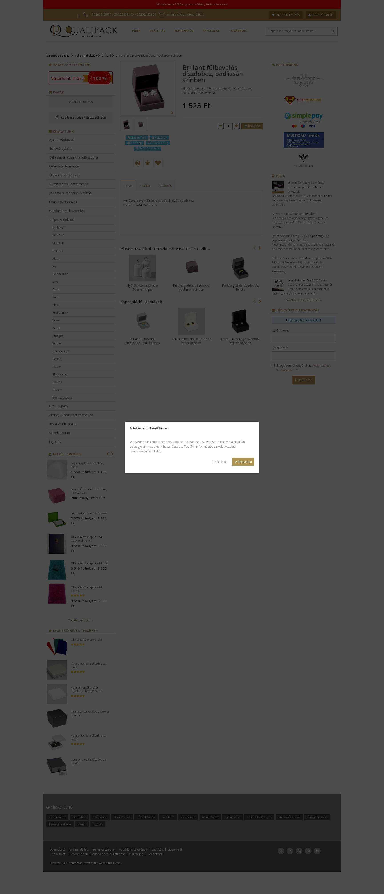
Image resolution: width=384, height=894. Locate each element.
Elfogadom (244, 462)
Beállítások (219, 462)
